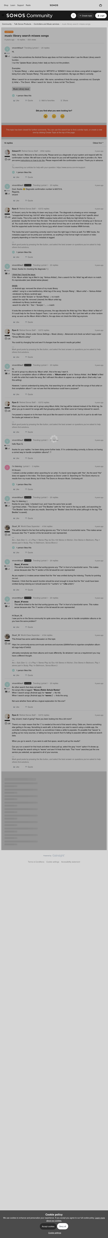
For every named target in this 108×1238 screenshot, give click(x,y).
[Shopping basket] (100, 5)
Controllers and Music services (46, 24)
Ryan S (15, 208)
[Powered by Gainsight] (54, 856)
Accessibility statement (70, 861)
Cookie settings (52, 861)
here (50, 226)
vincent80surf (17, 47)
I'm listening (17, 466)
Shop (6, 5)
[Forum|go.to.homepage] (29, 15)
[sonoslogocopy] (54, 5)
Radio (28, 5)
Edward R (16, 151)
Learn (12, 5)
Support (20, 5)
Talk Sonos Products (22, 24)
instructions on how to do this (32, 160)
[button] (2, 16)
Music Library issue (21, 89)
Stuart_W (16, 526)
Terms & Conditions (36, 861)
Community (7, 24)
